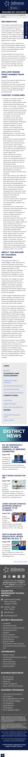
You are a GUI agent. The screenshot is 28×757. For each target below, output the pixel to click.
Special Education (8, 705)
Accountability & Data (9, 625)
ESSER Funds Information (10, 637)
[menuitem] (4, 577)
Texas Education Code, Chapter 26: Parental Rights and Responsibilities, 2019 (14, 646)
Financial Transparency (10, 683)
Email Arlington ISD (10, 616)
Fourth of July (8, 400)
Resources (7, 371)
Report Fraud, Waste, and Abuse (13, 686)
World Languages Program (11, 710)
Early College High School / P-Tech (13, 698)
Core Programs (7, 696)
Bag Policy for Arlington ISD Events (13, 628)
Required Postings (8, 641)
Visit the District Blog (20, 561)
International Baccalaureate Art (13, 386)
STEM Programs (8, 707)
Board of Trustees (8, 655)
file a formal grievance (17, 739)
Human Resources (8, 639)
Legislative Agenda (8, 666)
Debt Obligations (8, 679)
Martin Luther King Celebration (13, 407)
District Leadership (9, 634)
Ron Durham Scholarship (11, 389)
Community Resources (10, 630)
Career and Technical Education (12, 694)
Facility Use (6, 681)
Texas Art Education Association (13, 393)
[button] (14, 8)
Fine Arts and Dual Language (12, 701)
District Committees (9, 661)
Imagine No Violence (10, 404)
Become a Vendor (8, 677)
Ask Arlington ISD (26, 29)
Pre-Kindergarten (8, 703)
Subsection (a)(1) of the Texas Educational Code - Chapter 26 (12, 726)
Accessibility (6, 623)
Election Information (9, 664)
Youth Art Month (9, 420)
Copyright (6, 632)
